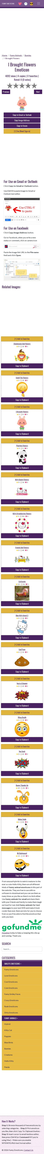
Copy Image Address (22, 120)
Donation (6, 933)
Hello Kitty (9, 1061)
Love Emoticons (11, 975)
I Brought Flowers (12, 58)
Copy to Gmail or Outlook (22, 114)
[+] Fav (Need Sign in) (22, 131)
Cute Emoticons (11, 988)
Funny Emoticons (11, 969)
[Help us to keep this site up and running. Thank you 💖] (22, 925)
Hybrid (7, 1024)
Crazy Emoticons (11, 1000)
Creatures (8, 1055)
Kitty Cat (8, 1030)
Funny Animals (16, 55)
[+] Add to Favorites (22, 338)
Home (4, 55)
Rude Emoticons (11, 1006)
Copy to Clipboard (22, 365)
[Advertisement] (22, 30)
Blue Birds (8, 1042)
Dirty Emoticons (11, 1012)
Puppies (7, 1036)
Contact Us (28, 1150)
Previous (6, 91)
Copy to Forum (22, 125)
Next (38, 91)
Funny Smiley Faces (12, 994)
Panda (7, 1067)
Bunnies (28, 55)
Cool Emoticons (11, 982)
